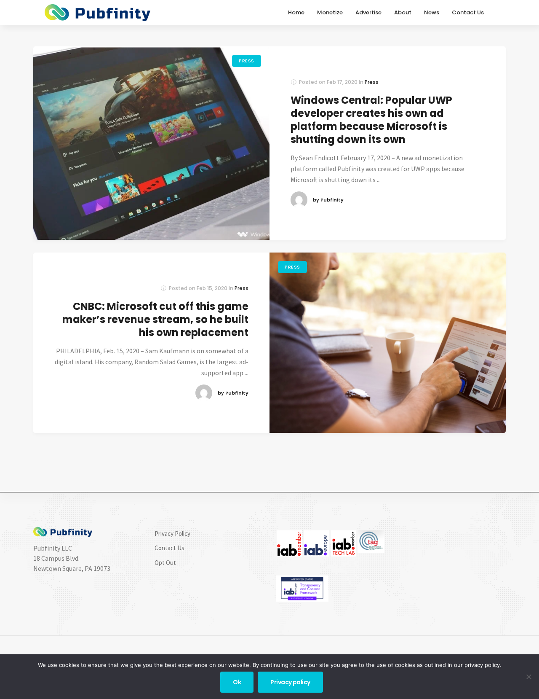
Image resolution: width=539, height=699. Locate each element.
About (402, 12)
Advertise (368, 12)
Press (246, 60)
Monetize (330, 12)
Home (296, 12)
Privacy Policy (172, 534)
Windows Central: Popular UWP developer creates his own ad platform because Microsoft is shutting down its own (371, 120)
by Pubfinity (328, 199)
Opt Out (165, 563)
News (431, 12)
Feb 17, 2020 (342, 82)
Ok (237, 682)
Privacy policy (290, 682)
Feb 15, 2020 (212, 288)
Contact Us (468, 12)
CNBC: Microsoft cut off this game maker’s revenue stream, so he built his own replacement (155, 319)
